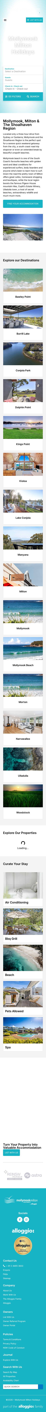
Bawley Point (23, 296)
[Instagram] (26, 1219)
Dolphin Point (23, 407)
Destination (9, 69)
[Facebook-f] (19, 1219)
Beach (9, 975)
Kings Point (23, 444)
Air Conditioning (16, 902)
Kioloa (23, 481)
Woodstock (23, 812)
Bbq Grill (11, 938)
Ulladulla (23, 775)
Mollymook (23, 628)
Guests (8, 77)
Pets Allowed (14, 1011)
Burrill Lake (23, 333)
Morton (23, 702)
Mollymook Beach (23, 665)
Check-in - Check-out (13, 86)
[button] (5, 20)
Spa (8, 1047)
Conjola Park (23, 370)
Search (34, 96)
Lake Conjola (23, 517)
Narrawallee (23, 738)
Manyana (23, 554)
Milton (23, 591)
